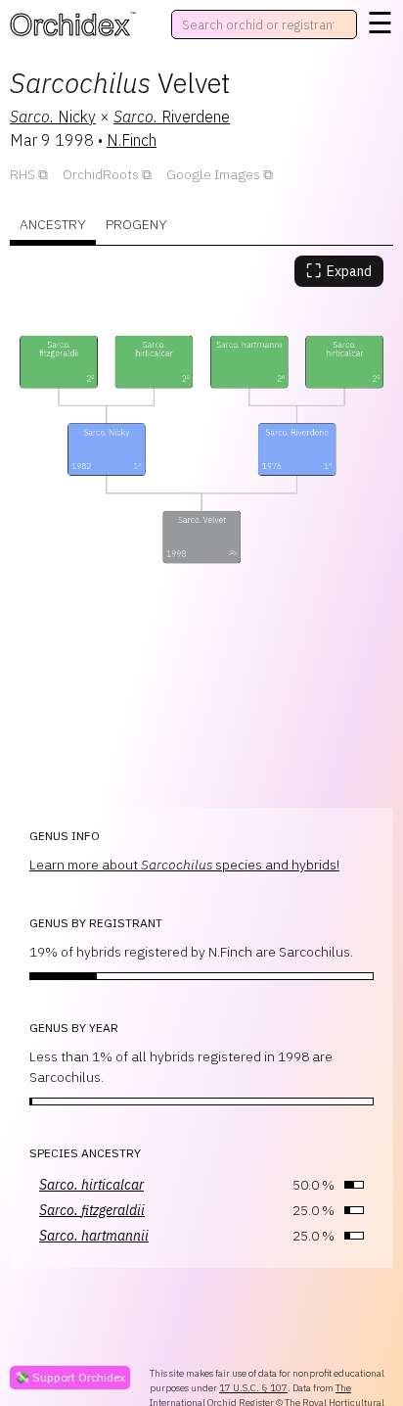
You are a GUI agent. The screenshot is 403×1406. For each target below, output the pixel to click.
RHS (22, 174)
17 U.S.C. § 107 (253, 1388)
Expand (339, 270)
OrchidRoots (101, 174)
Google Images (213, 174)
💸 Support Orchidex (70, 1377)
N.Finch (132, 140)
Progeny (136, 224)
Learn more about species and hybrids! (184, 864)
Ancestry (53, 224)
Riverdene (171, 116)
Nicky (53, 116)
